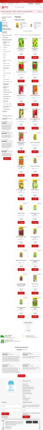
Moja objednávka (26, 399)
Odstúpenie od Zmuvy (27, 398)
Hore (29, 330)
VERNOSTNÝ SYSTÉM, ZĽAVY (28, 388)
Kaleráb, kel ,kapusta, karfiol (7, 61)
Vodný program (6, 98)
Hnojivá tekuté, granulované (6, 84)
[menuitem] (6, 11)
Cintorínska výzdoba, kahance (6, 17)
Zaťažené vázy (6, 94)
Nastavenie (8, 427)
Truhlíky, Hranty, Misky (7, 92)
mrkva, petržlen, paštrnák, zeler (6, 68)
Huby (4, 77)
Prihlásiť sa (5, 413)
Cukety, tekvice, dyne (7, 51)
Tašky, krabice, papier (7, 35)
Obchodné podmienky (27, 392)
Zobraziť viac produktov (27, 31)
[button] (23, 28)
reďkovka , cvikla (6, 63)
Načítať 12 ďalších (28, 322)
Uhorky (4, 58)
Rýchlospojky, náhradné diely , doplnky (7, 107)
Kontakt (24, 396)
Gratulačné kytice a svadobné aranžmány (6, 29)
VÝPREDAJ (4, 111)
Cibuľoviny (5, 47)
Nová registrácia (5, 416)
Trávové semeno (6, 79)
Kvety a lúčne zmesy (7, 73)
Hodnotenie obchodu (7, 115)
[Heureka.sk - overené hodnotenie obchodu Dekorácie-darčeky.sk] (11, 387)
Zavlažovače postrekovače (5, 101)
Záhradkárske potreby (7, 39)
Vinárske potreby (6, 109)
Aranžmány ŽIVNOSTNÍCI (5, 25)
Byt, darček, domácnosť (4, 32)
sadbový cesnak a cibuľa (7, 81)
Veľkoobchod (4, 3)
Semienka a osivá (6, 45)
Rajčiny (4, 55)
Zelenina (4, 49)
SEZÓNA (4, 20)
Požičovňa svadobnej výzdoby (28, 387)
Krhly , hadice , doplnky (7, 104)
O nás (24, 395)
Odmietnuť (29, 422)
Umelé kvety (5, 22)
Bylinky (4, 75)
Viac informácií (13, 424)
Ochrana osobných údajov (27, 393)
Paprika (4, 53)
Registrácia (37, 3)
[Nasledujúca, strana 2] (28, 326)
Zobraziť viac (7, 158)
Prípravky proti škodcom (6, 87)
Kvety (4, 70)
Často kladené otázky (27, 390)
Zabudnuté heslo (5, 417)
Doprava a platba (11, 3)
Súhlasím (35, 422)
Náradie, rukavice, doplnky (6, 42)
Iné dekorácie (5, 37)
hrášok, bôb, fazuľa (6, 65)
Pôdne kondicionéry (7, 96)
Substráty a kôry (6, 90)
